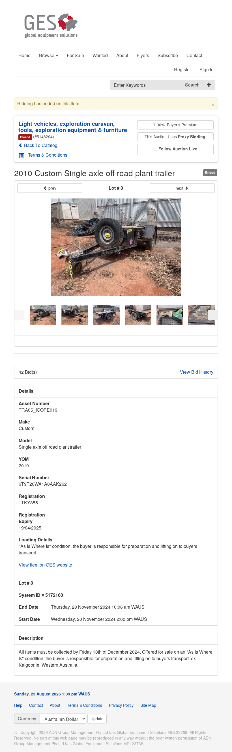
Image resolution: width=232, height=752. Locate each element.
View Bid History (196, 372)
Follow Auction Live (177, 149)
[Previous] (19, 315)
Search (192, 84)
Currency (27, 718)
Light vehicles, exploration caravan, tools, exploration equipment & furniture (72, 126)
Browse (47, 55)
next (180, 188)
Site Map (148, 705)
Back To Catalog (40, 145)
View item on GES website (45, 564)
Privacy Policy (121, 705)
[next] (213, 315)
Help (18, 705)
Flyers (143, 55)
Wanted (100, 55)
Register (182, 69)
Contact (194, 55)
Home (24, 55)
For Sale (75, 55)
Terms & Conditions (47, 155)
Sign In (206, 69)
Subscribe (168, 55)
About (122, 55)
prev (51, 188)
